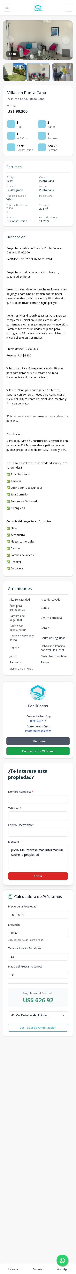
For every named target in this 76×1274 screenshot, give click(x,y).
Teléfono (14, 808)
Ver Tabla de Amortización (38, 1027)
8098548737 (38, 721)
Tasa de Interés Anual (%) (24, 948)
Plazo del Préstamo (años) (25, 966)
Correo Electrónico (21, 825)
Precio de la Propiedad (22, 906)
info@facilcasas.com (38, 731)
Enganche (14, 924)
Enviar (38, 876)
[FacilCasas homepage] (38, 8)
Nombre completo (21, 791)
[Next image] (66, 40)
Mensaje (13, 841)
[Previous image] (10, 40)
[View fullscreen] (66, 53)
